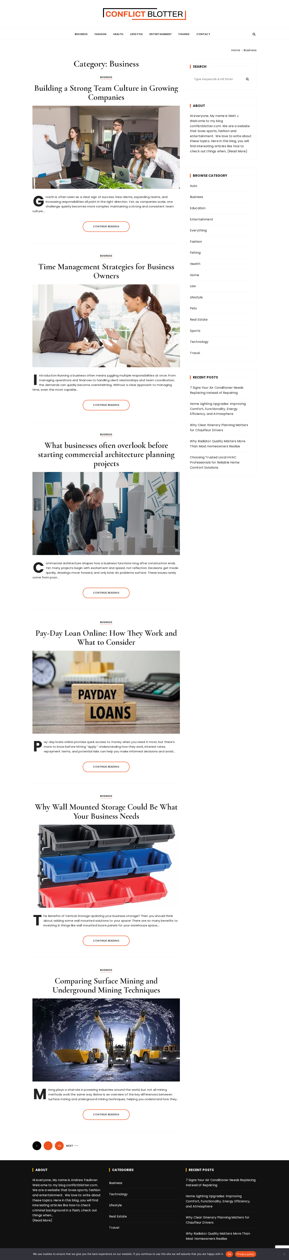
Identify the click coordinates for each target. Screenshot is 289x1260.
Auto (193, 186)
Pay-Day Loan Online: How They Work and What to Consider (106, 637)
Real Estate (199, 319)
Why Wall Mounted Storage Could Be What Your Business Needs (106, 811)
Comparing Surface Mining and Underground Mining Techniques (106, 985)
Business (81, 34)
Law (193, 286)
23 (59, 1146)
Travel (195, 353)
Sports (195, 330)
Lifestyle (136, 34)
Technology (199, 342)
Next (69, 1146)
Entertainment (160, 34)
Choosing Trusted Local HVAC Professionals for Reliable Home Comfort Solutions (215, 462)
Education (197, 208)
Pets (193, 308)
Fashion (101, 34)
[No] (284, 1254)
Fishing (184, 34)
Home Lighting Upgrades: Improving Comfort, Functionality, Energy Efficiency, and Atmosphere (218, 408)
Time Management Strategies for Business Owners (106, 271)
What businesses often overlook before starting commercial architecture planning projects (106, 454)
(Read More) (237, 151)
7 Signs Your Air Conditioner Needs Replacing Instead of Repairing (216, 390)
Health (118, 34)
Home (194, 275)
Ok (229, 1254)
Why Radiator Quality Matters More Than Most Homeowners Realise (217, 444)
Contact (203, 34)
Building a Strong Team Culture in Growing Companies (106, 92)
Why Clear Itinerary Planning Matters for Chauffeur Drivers (219, 427)
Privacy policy (245, 1254)
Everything (198, 230)
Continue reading (106, 226)
